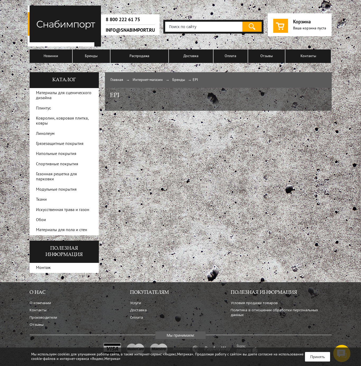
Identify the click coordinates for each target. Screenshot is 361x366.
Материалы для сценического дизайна (63, 95)
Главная (116, 80)
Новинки (51, 56)
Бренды (91, 56)
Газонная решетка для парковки (56, 176)
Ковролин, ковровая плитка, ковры (62, 121)
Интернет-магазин (148, 80)
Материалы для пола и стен (61, 230)
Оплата (230, 56)
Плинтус (43, 108)
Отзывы (266, 56)
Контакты (308, 56)
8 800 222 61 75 (123, 19)
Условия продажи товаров (254, 302)
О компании (40, 302)
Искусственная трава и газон (62, 210)
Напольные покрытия (56, 154)
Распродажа (139, 56)
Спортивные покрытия (57, 164)
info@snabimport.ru (130, 30)
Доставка (190, 56)
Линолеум (45, 134)
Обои (41, 220)
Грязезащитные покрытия (60, 144)
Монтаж (43, 268)
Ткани (41, 200)
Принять (317, 357)
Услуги (135, 302)
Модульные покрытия (56, 189)
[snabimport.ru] (65, 45)
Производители (43, 317)
